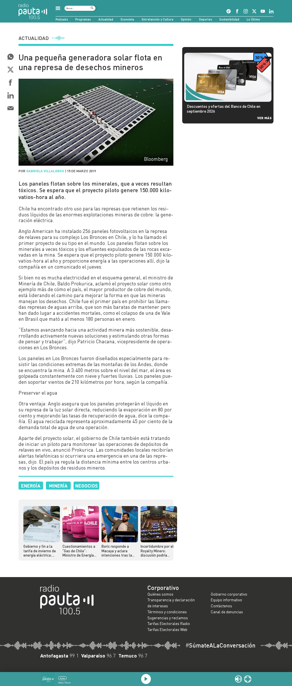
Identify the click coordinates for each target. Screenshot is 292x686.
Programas (83, 19)
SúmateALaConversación (220, 645)
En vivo (62, 678)
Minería (58, 485)
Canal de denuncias (227, 611)
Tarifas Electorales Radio (168, 623)
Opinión (186, 19)
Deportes (205, 19)
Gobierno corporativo (229, 594)
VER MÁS (264, 118)
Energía (30, 485)
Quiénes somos (160, 594)
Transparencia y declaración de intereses (171, 602)
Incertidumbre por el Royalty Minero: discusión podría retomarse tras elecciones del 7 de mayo (157, 550)
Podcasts (62, 19)
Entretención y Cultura (157, 19)
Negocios (86, 485)
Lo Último (253, 19)
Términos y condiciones (167, 611)
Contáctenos (221, 605)
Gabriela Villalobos (45, 171)
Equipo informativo (226, 599)
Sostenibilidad (229, 19)
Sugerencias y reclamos (167, 617)
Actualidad (105, 19)
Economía (127, 19)
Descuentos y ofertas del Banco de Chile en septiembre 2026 (223, 108)
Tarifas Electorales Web (167, 629)
